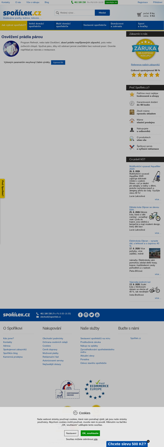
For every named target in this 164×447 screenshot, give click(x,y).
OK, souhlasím (90, 433)
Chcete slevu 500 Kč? (127, 444)
